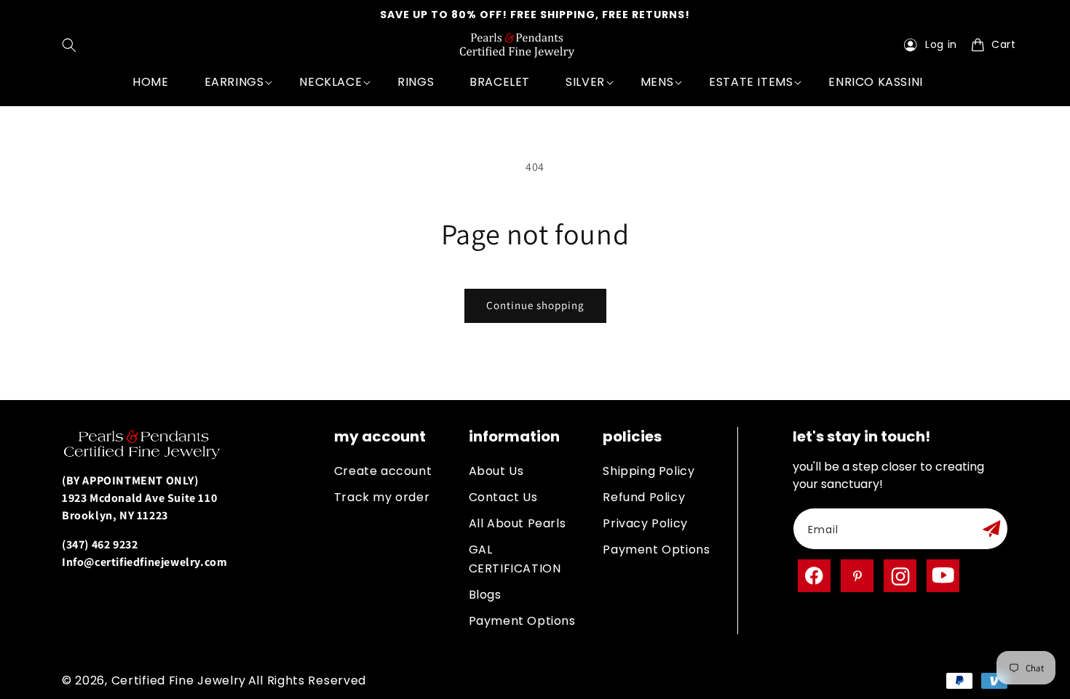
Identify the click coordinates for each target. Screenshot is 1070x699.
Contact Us (503, 497)
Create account (383, 471)
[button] (72, 45)
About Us (496, 471)
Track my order (381, 497)
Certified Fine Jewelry (178, 680)
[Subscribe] (991, 529)
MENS (657, 81)
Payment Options (522, 620)
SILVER (585, 81)
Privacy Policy (645, 523)
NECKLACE (330, 81)
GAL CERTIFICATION (515, 559)
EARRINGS (234, 81)
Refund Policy (644, 497)
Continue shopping (535, 305)
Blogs (485, 594)
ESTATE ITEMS (751, 81)
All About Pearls (517, 523)
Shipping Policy (648, 471)
